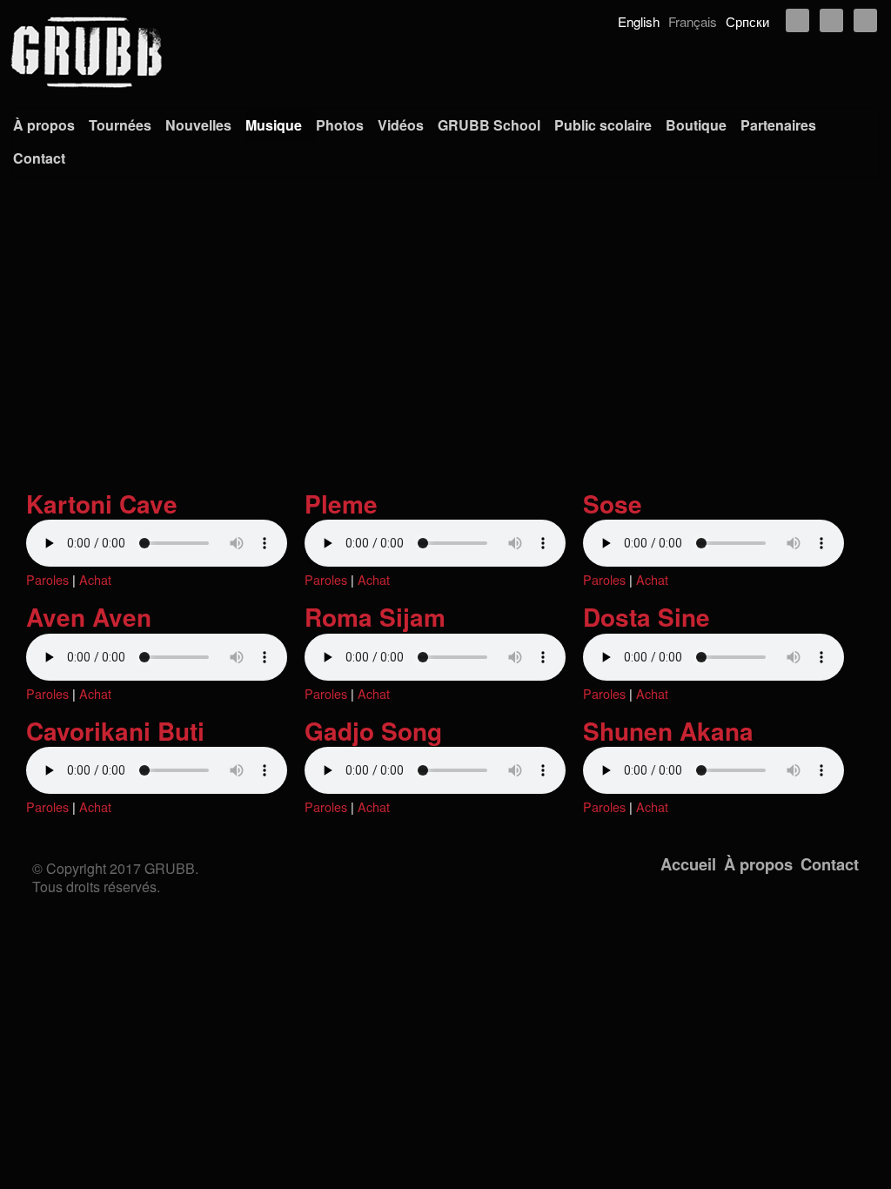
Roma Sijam (375, 617)
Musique (273, 125)
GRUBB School (489, 125)
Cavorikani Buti (115, 731)
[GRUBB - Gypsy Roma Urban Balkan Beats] (445, 52)
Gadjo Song (373, 731)
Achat (95, 579)
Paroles (47, 579)
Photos (340, 125)
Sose (612, 503)
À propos (44, 125)
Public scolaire (603, 125)
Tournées (120, 125)
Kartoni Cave (102, 503)
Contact (39, 158)
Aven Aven (88, 617)
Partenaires (778, 125)
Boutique (696, 125)
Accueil (688, 864)
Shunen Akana (668, 731)
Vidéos (401, 125)
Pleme (341, 503)
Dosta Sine (646, 617)
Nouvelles (198, 125)
